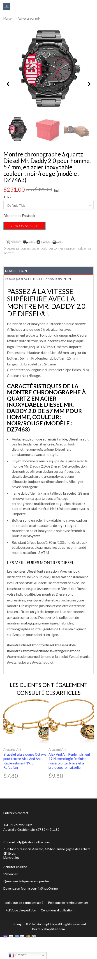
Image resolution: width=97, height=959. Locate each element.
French (20, 955)
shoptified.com (54, 929)
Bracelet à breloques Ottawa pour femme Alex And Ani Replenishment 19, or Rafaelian (24, 761)
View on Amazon (24, 226)
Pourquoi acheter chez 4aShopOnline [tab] (39, 279)
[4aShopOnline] (6, 6)
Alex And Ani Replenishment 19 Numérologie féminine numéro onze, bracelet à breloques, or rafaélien (69, 761)
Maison (8, 18)
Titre (7, 197)
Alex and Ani (12, 749)
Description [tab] (16, 271)
